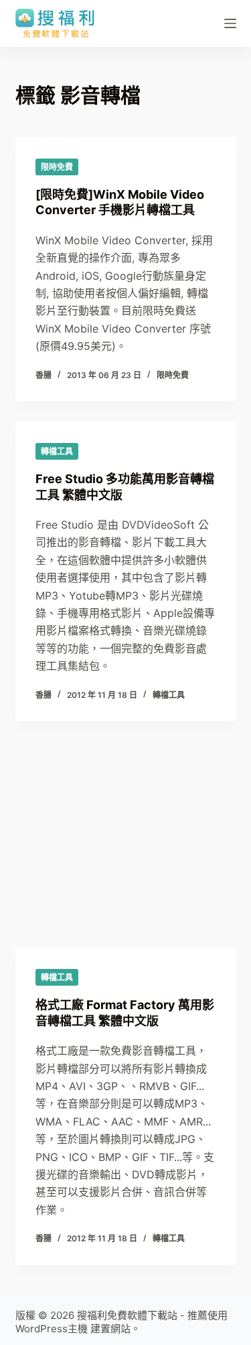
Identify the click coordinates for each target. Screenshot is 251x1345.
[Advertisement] (125, 864)
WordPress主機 (51, 1328)
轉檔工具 (57, 451)
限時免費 (57, 167)
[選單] (230, 23)
